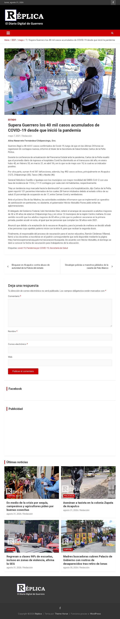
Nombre (12, 331)
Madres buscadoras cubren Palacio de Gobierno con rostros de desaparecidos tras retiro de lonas (87, 560)
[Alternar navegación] (8, 33)
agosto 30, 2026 (70, 567)
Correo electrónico (18, 344)
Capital (11, 496)
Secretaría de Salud (59, 248)
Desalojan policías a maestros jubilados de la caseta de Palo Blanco (86, 266)
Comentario (14, 296)
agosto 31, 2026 (14, 514)
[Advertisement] (60, 433)
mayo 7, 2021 (14, 136)
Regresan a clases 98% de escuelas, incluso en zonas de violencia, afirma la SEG (30, 560)
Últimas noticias (17, 462)
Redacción (27, 136)
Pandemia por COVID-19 (37, 248)
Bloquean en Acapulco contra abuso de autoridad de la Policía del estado (31, 266)
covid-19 (22, 248)
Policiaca (69, 496)
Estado (12, 120)
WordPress (95, 613)
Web (10, 357)
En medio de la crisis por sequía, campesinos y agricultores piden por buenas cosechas (30, 506)
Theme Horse (61, 613)
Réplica (38, 613)
